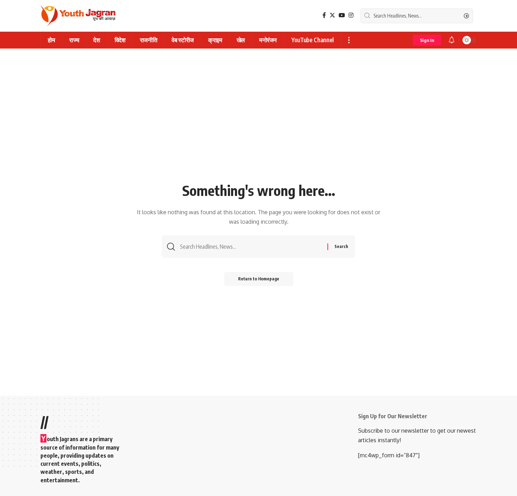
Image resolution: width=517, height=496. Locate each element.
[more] (349, 40)
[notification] (451, 40)
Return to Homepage (258, 278)
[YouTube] (342, 15)
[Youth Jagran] (77, 15)
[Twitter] (332, 15)
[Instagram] (351, 15)
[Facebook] (324, 15)
